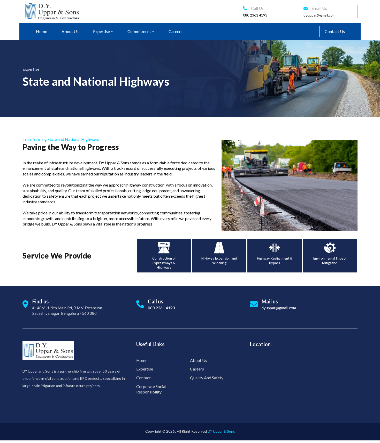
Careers (176, 31)
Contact (143, 377)
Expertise (101, 31)
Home (41, 31)
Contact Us (335, 31)
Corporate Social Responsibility (151, 389)
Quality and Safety (206, 377)
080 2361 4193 (255, 15)
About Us (70, 31)
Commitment (139, 31)
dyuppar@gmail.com (319, 15)
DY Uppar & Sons (221, 431)
